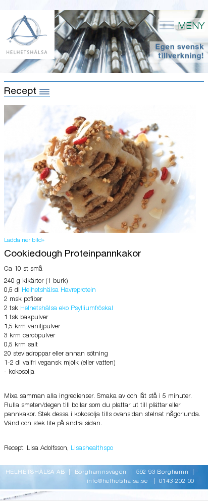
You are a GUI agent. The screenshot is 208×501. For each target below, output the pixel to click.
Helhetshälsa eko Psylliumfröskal (66, 308)
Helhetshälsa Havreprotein (59, 290)
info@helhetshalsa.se (117, 481)
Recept (21, 91)
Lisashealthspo (92, 448)
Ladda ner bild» (24, 240)
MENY (189, 26)
